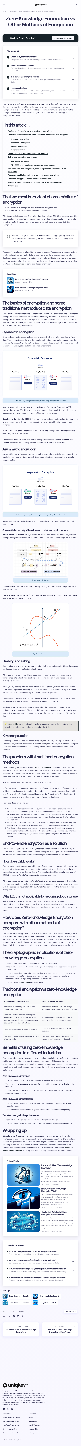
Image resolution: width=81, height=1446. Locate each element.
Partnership (33, 1429)
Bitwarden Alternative (11, 1417)
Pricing (31, 1433)
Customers (32, 1421)
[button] (4, 4)
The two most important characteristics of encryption (29, 131)
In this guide (12, 724)
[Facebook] (4, 1409)
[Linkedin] (12, 1409)
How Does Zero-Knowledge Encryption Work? (53, 1189)
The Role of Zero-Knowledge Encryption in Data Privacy (53, 1213)
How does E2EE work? (20, 161)
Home (4, 11)
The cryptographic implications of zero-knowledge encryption (33, 175)
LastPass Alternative (11, 1425)
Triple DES (46, 767)
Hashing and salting (19, 146)
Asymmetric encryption (20, 143)
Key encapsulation (18, 150)
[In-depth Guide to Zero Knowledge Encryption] (21, 1329)
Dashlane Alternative (11, 1421)
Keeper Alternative (10, 1429)
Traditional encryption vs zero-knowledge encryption (29, 179)
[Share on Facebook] (14, 1316)
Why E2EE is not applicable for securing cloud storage (33, 165)
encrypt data (25, 982)
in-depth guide (17, 264)
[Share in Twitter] (9, 1316)
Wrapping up (13, 186)
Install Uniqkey (34, 1425)
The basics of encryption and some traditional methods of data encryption (38, 134)
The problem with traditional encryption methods (28, 153)
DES (35, 767)
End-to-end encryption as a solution (22, 157)
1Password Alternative (11, 1433)
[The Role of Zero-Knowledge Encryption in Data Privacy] (60, 1329)
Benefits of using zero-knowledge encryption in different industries (35, 182)
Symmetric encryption (20, 139)
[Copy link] (22, 1316)
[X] (8, 1409)
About (30, 1417)
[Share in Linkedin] (18, 1316)
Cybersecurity (13, 11)
